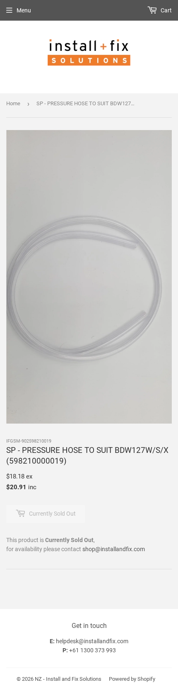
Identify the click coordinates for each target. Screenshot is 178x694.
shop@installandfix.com (113, 549)
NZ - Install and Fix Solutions (68, 679)
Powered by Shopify (132, 679)
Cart (165, 10)
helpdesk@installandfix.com (92, 641)
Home (13, 103)
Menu (24, 10)
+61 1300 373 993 (92, 650)
